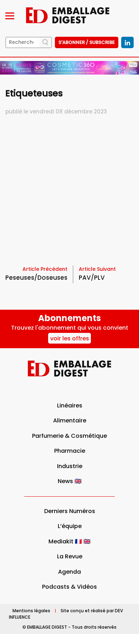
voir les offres (69, 338)
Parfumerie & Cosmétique (69, 436)
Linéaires (69, 405)
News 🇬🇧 (70, 481)
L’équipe (70, 526)
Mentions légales (31, 611)
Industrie (69, 466)
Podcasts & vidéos (69, 587)
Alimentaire (69, 420)
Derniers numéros (69, 511)
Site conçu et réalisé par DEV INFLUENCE (66, 614)
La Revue (69, 556)
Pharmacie (69, 451)
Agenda (69, 572)
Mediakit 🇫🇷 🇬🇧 (69, 541)
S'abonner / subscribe (86, 42)
